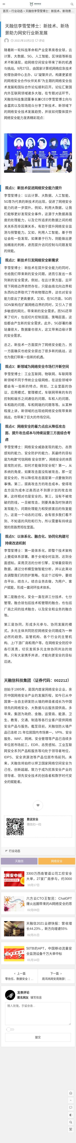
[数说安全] (38, 5)
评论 (41, 40)
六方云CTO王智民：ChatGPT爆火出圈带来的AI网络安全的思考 (49, 903)
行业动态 (17, 11)
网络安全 (56, 861)
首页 (6, 11)
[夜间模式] (70, 1115)
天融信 (19, 861)
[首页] (70, 1093)
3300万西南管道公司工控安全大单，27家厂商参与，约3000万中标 (49, 878)
